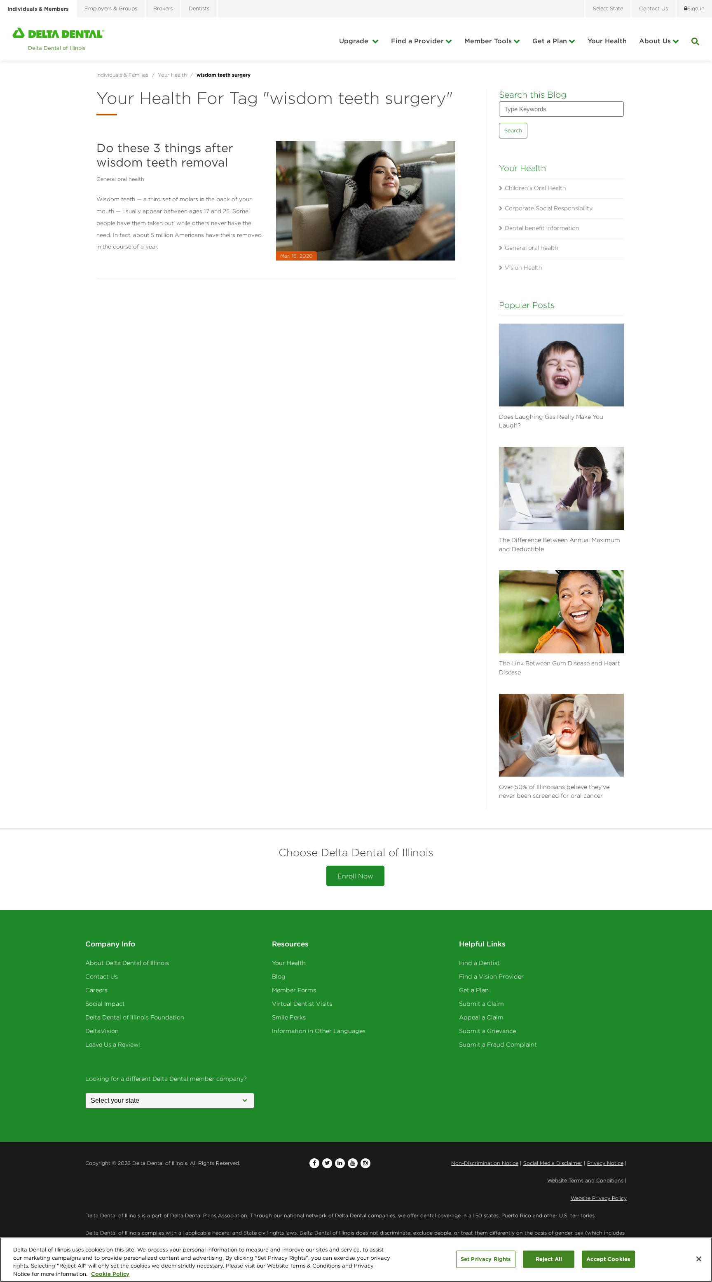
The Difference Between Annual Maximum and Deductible (559, 544)
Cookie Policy (110, 1273)
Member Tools (488, 41)
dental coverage (440, 1215)
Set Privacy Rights (486, 1259)
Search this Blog (533, 94)
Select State (608, 8)
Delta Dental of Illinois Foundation (134, 1017)
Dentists (199, 8)
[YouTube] (353, 1163)
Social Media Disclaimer (552, 1163)
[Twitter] (327, 1163)
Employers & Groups (110, 8)
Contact (653, 8)
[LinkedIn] (340, 1163)
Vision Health (523, 267)
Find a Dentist (479, 963)
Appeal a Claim (481, 1017)
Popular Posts (527, 305)
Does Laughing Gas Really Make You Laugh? (551, 421)
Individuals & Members (37, 8)
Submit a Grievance (487, 1031)
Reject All (549, 1259)
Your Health (607, 41)
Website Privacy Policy (599, 1198)
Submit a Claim (481, 1003)
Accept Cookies (608, 1259)
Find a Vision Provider (491, 976)
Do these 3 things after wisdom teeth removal (164, 155)
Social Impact (105, 1003)
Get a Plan (549, 41)
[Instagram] (365, 1163)
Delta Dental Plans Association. (209, 1215)
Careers (96, 990)
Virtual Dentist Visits (302, 1003)
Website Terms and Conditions (585, 1180)
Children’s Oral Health (535, 188)
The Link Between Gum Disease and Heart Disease (559, 668)
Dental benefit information (542, 228)
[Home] (58, 39)
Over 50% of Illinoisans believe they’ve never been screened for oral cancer (554, 791)
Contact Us (101, 976)
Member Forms (294, 990)
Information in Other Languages (318, 1031)
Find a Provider (417, 41)
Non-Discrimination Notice (484, 1163)
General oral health (120, 179)
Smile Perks (289, 1017)
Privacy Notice (605, 1163)
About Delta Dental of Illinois (127, 963)
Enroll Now (355, 876)
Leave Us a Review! (112, 1044)
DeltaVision (102, 1031)
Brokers (163, 8)
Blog (279, 976)
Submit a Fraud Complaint (498, 1044)
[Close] (699, 1259)
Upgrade (354, 41)
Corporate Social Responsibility (549, 208)
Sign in (696, 8)
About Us (655, 41)
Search (513, 130)
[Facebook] (314, 1163)
